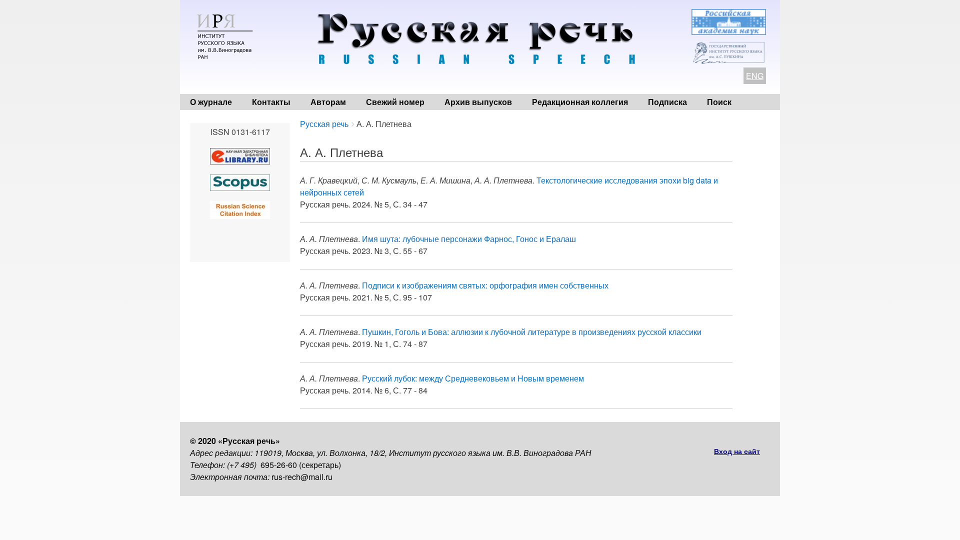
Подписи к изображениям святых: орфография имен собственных (485, 285)
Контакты (271, 102)
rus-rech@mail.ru (302, 476)
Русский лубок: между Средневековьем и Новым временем (473, 378)
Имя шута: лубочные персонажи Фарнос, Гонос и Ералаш (469, 238)
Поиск (719, 102)
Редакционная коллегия (580, 102)
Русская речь (324, 124)
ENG (755, 76)
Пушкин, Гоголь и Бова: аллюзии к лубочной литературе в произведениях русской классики (532, 332)
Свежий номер (395, 102)
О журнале (211, 102)
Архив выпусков (478, 102)
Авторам (328, 102)
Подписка (667, 102)
